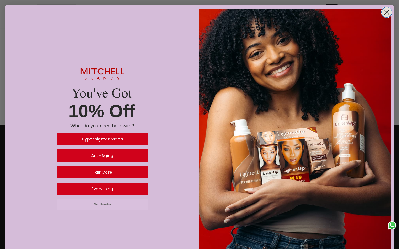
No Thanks (102, 204)
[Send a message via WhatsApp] (392, 225)
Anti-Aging (102, 156)
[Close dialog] (387, 12)
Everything (102, 189)
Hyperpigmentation (102, 139)
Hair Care (102, 172)
